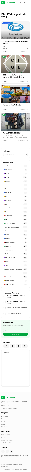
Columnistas (4, 427)
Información (4, 416)
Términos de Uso (6, 442)
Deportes (3, 419)
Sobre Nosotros (5, 435)
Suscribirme (15, 334)
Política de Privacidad (7, 440)
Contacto (3, 437)
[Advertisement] (15, 369)
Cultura (3, 421)
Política (3, 424)
